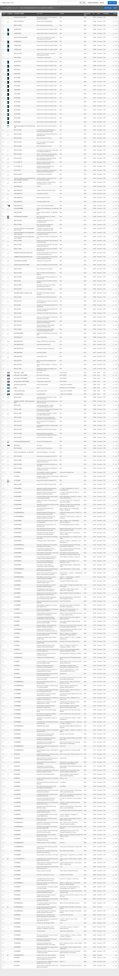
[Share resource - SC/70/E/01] (116, 609)
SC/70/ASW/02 (17, 492)
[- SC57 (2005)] (113, 93)
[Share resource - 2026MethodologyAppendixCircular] (116, 256)
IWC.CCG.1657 (18, 142)
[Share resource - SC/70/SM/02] (116, 866)
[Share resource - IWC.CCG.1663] (116, 212)
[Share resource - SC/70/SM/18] (116, 927)
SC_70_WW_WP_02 (19, 858)
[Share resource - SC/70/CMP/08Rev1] (116, 569)
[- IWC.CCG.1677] (113, 421)
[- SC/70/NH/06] (113, 834)
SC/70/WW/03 (17, 850)
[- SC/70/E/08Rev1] (113, 629)
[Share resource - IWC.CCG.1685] (116, 468)
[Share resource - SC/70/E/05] (116, 617)
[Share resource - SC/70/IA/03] (116, 762)
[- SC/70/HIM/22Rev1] (113, 750)
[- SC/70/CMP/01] (113, 540)
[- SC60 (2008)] (113, 81)
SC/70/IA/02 (17, 758)
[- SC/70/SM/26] (113, 951)
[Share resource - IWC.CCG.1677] (116, 421)
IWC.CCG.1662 (18, 174)
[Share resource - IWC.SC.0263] (116, 170)
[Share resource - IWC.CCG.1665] (116, 224)
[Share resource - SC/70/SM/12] (116, 899)
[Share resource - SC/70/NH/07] (116, 838)
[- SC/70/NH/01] (113, 814)
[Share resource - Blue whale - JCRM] (116, 372)
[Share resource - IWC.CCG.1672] (116, 317)
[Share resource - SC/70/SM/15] (116, 915)
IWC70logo (17, 445)
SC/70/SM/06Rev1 (18, 882)
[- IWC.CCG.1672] (113, 317)
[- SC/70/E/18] (113, 665)
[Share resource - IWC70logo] (116, 445)
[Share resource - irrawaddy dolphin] (116, 394)
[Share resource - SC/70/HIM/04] (116, 689)
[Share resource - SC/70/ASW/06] (116, 508)
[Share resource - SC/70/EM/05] (116, 601)
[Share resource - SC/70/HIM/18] (116, 738)
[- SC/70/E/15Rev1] (113, 653)
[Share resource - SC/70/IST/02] (116, 794)
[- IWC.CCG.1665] (113, 224)
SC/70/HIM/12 (17, 717)
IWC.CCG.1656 (18, 138)
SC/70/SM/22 (17, 943)
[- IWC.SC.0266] (113, 309)
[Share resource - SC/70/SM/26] (116, 951)
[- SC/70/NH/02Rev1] (113, 818)
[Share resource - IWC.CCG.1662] (116, 174)
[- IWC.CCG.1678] (113, 425)
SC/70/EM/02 (17, 589)
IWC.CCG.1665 (18, 224)
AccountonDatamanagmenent (22, 441)
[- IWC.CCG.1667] (113, 268)
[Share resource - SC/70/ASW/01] (116, 488)
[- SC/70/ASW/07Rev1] (113, 512)
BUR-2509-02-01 (18, 186)
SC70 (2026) (17, 480)
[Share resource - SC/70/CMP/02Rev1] (116, 544)
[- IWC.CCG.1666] (113, 240)
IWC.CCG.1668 (18, 272)
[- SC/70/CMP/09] (113, 573)
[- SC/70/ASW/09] (113, 520)
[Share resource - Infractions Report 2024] (116, 17)
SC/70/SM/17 (17, 923)
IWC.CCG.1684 (18, 464)
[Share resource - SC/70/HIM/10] (116, 709)
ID (93, 13)
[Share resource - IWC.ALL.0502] (116, 329)
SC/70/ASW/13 (17, 536)
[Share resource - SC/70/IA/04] (116, 766)
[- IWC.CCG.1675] (113, 360)
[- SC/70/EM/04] (113, 472)
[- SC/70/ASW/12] (113, 532)
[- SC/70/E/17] (113, 661)
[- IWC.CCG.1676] (113, 364)
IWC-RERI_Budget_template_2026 (23, 293)
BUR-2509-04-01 (18, 190)
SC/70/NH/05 (17, 830)
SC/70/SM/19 (17, 931)
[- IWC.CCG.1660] (113, 154)
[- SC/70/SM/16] (113, 919)
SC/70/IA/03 (17, 762)
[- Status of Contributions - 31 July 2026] (113, 452)
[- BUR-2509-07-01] (113, 193)
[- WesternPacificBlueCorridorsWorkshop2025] (113, 126)
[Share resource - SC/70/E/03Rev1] (116, 613)
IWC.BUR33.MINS (18, 333)
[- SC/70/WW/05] (113, 854)
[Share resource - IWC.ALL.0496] (116, 182)
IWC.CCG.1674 (18, 325)
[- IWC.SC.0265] (113, 305)
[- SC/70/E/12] (113, 645)
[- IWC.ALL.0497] (113, 244)
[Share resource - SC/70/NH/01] (116, 814)
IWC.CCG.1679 (18, 429)
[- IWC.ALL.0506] (113, 413)
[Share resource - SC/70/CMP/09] (116, 573)
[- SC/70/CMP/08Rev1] (113, 569)
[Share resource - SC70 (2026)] (116, 480)
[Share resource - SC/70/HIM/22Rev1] (116, 750)
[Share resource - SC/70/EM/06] (116, 605)
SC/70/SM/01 (17, 862)
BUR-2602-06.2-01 (18, 344)
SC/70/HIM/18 (17, 738)
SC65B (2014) (17, 49)
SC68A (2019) (17, 29)
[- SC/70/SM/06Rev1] (113, 882)
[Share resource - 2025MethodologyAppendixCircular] (116, 252)
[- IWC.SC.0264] (113, 281)
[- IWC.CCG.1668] (113, 272)
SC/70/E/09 (17, 633)
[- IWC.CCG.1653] (113, 25)
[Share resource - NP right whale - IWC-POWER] (116, 381)
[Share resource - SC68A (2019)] (116, 29)
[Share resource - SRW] (116, 387)
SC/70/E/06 (17, 621)
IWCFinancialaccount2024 (21, 216)
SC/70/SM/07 (17, 886)
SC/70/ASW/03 (17, 496)
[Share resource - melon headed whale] (116, 391)
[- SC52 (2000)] (113, 114)
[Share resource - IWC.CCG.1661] (116, 158)
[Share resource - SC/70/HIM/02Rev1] (116, 681)
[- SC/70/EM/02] (113, 589)
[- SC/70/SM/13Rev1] (113, 903)
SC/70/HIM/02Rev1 (19, 681)
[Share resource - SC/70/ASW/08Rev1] (116, 516)
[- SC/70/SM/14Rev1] (113, 911)
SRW (15, 387)
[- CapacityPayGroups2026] (113, 260)
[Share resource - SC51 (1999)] (116, 118)
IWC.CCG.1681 (18, 437)
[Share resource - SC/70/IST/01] (116, 790)
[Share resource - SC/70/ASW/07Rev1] (116, 512)
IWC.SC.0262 (17, 57)
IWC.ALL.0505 (17, 409)
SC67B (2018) (17, 33)
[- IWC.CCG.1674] (113, 325)
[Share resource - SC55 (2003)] (116, 101)
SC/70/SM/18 (17, 927)
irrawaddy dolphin (18, 394)
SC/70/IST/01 (17, 790)
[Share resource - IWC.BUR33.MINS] (116, 333)
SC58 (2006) (17, 89)
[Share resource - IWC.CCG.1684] (116, 464)
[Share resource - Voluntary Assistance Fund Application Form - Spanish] (116, 232)
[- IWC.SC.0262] (113, 57)
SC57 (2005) (17, 93)
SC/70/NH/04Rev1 (18, 826)
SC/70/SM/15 (17, 914)
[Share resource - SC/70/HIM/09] (116, 705)
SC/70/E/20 (17, 669)
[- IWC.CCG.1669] (113, 276)
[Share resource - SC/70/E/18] (116, 665)
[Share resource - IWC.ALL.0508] (116, 460)
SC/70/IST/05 (17, 806)
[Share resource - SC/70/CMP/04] (116, 552)
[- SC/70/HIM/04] (113, 689)
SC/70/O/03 (17, 965)
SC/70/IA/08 (17, 782)
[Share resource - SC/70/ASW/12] (116, 532)
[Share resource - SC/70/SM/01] (116, 862)
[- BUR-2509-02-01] (113, 186)
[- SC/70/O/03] (113, 965)
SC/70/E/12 (17, 645)
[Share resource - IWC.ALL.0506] (116, 413)
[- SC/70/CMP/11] (113, 581)
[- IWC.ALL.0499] (113, 285)
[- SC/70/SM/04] (113, 874)
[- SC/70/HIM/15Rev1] (113, 726)
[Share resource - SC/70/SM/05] (116, 878)
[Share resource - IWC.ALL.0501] (116, 313)
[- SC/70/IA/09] (113, 786)
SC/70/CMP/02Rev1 (19, 544)
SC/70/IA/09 (17, 786)
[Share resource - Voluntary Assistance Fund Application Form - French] (116, 228)
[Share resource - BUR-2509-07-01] (116, 193)
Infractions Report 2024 (20, 17)
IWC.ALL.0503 (17, 368)
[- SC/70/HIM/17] (113, 734)
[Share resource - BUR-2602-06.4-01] (116, 348)
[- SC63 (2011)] (113, 69)
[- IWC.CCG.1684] (113, 464)
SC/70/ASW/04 (17, 500)
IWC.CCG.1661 (18, 158)
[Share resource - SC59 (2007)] (116, 85)
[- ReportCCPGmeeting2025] (113, 37)
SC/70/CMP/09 (17, 573)
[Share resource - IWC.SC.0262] (116, 57)
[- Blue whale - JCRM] (113, 372)
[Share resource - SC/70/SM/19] (116, 931)
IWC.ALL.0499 (17, 284)
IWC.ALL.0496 (17, 182)
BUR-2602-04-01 (18, 341)
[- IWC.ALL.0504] (113, 397)
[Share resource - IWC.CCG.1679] (116, 429)
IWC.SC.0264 (17, 280)
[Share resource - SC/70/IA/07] (116, 778)
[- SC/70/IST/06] (113, 810)
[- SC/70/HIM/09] (113, 705)
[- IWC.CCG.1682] (113, 448)
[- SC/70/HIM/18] (113, 738)
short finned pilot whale (20, 384)
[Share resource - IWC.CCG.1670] (116, 289)
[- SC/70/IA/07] (113, 778)
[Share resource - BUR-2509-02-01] (116, 186)
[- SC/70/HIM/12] (113, 718)
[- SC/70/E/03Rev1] (113, 613)
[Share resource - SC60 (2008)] (116, 81)
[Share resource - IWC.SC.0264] (116, 281)
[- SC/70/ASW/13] (113, 536)
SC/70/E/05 (17, 617)
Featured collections (93, 2)
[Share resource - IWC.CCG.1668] (116, 272)
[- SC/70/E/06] (113, 621)
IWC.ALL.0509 (17, 484)
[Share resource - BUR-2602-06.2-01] (116, 344)
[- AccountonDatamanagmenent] (113, 441)
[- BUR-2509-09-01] (113, 201)
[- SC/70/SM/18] (113, 927)
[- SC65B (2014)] (113, 49)
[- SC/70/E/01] (113, 609)
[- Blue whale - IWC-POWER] (113, 375)
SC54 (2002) (17, 105)
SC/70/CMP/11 (17, 581)
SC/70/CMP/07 (17, 564)
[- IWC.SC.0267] (113, 405)
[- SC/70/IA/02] (113, 758)
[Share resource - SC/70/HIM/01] (116, 677)
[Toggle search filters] (84, 2)
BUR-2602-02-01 (18, 337)
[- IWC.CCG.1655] (113, 134)
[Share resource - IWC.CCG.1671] (116, 301)
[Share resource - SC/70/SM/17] (116, 923)
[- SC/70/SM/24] (113, 947)
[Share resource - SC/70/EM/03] (116, 593)
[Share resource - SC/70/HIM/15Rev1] (116, 726)
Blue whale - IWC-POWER (20, 375)
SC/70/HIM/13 (17, 722)
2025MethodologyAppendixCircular (23, 252)
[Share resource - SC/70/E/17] (116, 661)
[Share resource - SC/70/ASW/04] (116, 500)
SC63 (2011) (17, 69)
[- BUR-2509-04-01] (113, 190)
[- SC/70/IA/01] (113, 754)
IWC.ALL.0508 (17, 460)
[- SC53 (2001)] (113, 110)
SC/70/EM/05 (17, 601)
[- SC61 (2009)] (113, 77)
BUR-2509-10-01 (18, 205)
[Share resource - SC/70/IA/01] (116, 754)
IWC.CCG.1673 (18, 321)
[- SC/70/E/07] (113, 625)
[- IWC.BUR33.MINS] (113, 333)
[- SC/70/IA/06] (113, 774)
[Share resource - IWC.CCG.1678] (116, 425)
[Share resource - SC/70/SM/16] (116, 919)
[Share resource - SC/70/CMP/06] (116, 561)
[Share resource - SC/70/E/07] (116, 625)
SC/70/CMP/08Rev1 (19, 569)
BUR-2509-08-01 (18, 197)
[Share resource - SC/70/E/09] (116, 633)
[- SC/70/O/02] (113, 961)
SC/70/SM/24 (17, 947)
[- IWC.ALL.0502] (113, 329)
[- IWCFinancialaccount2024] (113, 216)
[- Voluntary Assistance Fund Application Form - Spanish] (113, 232)
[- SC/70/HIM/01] (113, 677)
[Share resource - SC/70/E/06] (116, 621)
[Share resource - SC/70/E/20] (116, 669)
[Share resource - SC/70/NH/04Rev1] (116, 826)
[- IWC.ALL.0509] (113, 484)
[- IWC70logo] (113, 445)
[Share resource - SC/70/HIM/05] (116, 693)
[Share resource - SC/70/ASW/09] (116, 520)
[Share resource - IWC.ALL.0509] (116, 484)
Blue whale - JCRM (19, 372)
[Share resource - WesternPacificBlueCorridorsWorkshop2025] (116, 126)
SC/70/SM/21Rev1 (18, 939)
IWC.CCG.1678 (18, 425)
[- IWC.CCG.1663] (113, 212)
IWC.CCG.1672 (18, 317)
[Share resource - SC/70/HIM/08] (116, 701)
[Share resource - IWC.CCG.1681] (116, 437)
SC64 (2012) (17, 65)
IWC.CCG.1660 (18, 154)
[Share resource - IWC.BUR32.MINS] (116, 208)
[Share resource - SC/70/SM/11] (116, 895)
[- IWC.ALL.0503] (113, 368)
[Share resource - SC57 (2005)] (116, 93)
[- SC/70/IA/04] (113, 766)
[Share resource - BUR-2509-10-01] (116, 205)
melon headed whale (19, 390)
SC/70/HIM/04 (17, 689)
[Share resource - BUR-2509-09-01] (116, 201)
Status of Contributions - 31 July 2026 (24, 452)
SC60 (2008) (17, 81)
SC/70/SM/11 (17, 894)
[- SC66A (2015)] (113, 45)
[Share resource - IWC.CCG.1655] (116, 134)
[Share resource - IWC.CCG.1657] (116, 142)
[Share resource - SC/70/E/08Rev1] (116, 629)
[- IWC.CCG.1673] (113, 321)
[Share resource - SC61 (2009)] (116, 77)
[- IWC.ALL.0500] (113, 297)
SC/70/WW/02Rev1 (19, 846)
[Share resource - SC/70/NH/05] (116, 830)
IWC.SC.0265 (17, 305)
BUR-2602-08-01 (18, 352)
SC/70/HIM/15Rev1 (19, 726)
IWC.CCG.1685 (18, 468)
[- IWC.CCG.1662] (113, 174)
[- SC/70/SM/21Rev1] (113, 939)
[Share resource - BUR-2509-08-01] (116, 197)
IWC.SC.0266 (17, 309)
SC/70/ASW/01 (17, 488)
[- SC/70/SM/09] (113, 890)
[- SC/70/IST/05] (113, 806)
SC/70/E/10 (17, 637)
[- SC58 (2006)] (113, 89)
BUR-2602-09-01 (18, 356)
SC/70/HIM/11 (17, 713)
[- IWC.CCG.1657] (113, 142)
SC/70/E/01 (17, 609)
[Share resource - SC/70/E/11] (116, 641)
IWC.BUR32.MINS (18, 208)
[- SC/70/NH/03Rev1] (113, 822)
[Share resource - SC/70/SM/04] (116, 874)
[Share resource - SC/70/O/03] (116, 965)
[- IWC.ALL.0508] (113, 460)
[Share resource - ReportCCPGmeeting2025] (116, 37)
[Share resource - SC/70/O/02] (116, 961)
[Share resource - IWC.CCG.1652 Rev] (116, 21)
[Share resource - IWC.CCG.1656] (116, 138)
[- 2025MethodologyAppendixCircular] (113, 252)
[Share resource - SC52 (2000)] (116, 114)
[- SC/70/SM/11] (113, 895)
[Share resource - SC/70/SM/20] (116, 935)
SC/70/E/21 (17, 673)
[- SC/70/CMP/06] (113, 561)
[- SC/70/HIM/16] (113, 730)
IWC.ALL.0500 (17, 297)
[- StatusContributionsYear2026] (113, 264)
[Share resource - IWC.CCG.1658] (116, 146)
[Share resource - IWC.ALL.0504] (116, 397)
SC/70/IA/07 (17, 778)
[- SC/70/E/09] (113, 633)
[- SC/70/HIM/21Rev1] (113, 746)
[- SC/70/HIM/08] (113, 701)
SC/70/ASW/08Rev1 (19, 516)
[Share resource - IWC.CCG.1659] (116, 150)
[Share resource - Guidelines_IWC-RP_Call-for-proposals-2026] (116, 401)
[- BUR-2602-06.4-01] (113, 348)
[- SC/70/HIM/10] (113, 709)
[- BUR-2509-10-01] (113, 205)
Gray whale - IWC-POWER (20, 378)
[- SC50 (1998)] (113, 122)
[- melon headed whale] (113, 391)
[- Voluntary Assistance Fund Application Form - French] (113, 228)
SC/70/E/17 (17, 661)
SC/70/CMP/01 (17, 540)
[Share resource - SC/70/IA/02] (116, 758)
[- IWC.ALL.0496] (113, 182)
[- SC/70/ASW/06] (113, 508)
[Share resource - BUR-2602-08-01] (116, 352)
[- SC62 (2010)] (113, 73)
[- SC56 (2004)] (113, 97)
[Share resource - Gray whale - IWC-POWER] (116, 378)
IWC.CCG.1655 (18, 134)
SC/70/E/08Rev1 (18, 629)
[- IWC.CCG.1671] (113, 301)
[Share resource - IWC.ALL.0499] (116, 285)
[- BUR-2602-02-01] (113, 337)
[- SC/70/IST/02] (113, 794)
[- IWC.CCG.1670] (113, 289)
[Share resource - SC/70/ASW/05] (116, 504)
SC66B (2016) (17, 41)
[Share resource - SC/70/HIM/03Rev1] (116, 685)
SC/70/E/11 (17, 641)
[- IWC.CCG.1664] (113, 220)
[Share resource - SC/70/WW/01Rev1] (116, 842)
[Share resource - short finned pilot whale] (116, 384)
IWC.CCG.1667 (18, 268)
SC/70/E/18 (17, 665)
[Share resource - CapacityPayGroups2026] (116, 260)
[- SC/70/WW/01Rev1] (113, 842)
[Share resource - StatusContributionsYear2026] (116, 264)
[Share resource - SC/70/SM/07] (116, 886)
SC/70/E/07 (17, 625)
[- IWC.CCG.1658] (113, 146)
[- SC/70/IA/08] (113, 782)
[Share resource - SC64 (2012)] (116, 65)
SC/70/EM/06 (17, 605)
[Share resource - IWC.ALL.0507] (116, 417)
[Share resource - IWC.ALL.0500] (116, 297)
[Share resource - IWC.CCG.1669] (116, 276)
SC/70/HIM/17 (17, 734)
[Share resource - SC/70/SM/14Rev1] (116, 907)
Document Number (19, 13)
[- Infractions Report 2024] (113, 17)
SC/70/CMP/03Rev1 (19, 548)
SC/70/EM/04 (17, 472)
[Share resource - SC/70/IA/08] (116, 782)
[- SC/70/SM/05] (113, 878)
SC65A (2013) (17, 61)
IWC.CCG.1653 (18, 25)
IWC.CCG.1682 (18, 448)
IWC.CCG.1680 (18, 433)
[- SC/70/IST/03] (113, 798)
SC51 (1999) (17, 118)
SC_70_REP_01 (18, 162)
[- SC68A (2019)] (113, 29)
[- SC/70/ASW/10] (113, 524)
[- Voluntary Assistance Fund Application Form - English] (113, 236)
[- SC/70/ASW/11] (113, 528)
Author (62, 13)
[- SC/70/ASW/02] (113, 492)
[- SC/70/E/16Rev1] (113, 657)
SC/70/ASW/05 (17, 504)
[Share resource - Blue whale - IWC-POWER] (116, 375)
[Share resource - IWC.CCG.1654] (116, 53)
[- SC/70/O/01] (113, 957)
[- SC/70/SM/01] (113, 862)
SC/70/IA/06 (17, 774)
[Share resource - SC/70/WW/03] (116, 850)
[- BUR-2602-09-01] (113, 356)
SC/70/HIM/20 (17, 742)
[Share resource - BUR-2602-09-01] (116, 356)
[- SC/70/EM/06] (113, 605)
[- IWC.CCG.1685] (113, 468)
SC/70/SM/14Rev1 (18, 907)
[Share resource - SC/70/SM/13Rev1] (116, 903)
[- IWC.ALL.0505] (113, 409)
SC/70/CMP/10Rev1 (19, 577)
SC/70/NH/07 (17, 838)
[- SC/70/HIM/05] (113, 693)
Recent (102, 2)
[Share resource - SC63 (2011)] (116, 69)
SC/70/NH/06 (17, 834)
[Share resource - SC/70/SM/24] (116, 947)
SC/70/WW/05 (17, 854)
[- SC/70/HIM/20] (113, 742)
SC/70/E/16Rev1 (18, 657)
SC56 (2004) (17, 97)
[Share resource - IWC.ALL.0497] (116, 244)
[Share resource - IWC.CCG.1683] (116, 456)
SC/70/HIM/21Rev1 (19, 746)
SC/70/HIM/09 (17, 705)
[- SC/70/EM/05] (113, 601)
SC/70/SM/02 (17, 866)
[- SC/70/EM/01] (113, 585)
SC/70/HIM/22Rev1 (19, 750)
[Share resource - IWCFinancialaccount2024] (116, 216)
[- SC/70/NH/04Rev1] (113, 826)
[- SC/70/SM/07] (113, 886)
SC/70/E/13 (17, 476)
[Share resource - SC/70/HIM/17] (116, 734)
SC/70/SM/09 (17, 890)
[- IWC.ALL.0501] (113, 313)
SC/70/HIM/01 (17, 677)
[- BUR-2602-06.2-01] (113, 344)
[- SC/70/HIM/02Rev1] (113, 681)
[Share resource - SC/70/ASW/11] (116, 528)
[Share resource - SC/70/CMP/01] (116, 540)
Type (98, 13)
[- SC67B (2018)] (113, 33)
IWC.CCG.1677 (18, 421)
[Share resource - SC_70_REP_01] (116, 162)
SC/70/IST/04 (17, 802)
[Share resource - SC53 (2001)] (116, 110)
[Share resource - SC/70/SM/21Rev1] (116, 939)
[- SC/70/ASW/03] (113, 496)
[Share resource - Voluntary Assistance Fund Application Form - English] (116, 236)
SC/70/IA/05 (17, 770)
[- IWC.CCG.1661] (113, 158)
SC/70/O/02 (17, 961)
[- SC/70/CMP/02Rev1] (113, 544)
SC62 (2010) (17, 73)
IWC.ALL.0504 (17, 397)
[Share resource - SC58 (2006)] (116, 89)
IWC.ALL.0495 (17, 130)
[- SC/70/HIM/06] (113, 697)
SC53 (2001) (17, 109)
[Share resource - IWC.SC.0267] (116, 405)
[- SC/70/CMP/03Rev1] (113, 548)
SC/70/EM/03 (17, 593)
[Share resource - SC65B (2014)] (116, 49)
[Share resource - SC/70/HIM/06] (116, 697)
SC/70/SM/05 (17, 878)
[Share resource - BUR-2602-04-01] (116, 341)
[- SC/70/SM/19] (113, 931)
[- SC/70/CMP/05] (113, 556)
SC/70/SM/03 (17, 870)
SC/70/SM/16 (17, 919)
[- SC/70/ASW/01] (113, 488)
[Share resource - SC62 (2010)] (116, 73)
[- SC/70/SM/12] (113, 899)
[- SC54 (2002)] (113, 106)
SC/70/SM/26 (17, 951)
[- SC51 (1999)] (113, 118)
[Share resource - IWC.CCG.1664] (116, 220)
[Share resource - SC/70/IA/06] (116, 774)
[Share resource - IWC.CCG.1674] (116, 325)
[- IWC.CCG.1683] (113, 456)
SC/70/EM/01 (17, 585)
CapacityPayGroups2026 (20, 260)
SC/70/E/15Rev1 (18, 653)
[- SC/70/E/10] (113, 637)
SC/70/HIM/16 (17, 730)
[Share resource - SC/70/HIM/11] (116, 714)
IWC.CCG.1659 (18, 150)
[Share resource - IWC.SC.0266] (116, 309)
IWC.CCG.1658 (18, 146)
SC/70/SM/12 (17, 898)
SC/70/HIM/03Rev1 (19, 685)
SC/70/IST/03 (17, 798)
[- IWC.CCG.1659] (113, 150)
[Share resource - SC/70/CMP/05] (116, 556)
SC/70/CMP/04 (17, 552)
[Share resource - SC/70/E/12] (116, 645)
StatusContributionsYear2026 (21, 264)
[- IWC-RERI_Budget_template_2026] (113, 293)
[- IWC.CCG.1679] (113, 429)
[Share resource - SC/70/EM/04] (116, 472)
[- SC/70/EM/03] (113, 593)
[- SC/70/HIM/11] (113, 714)
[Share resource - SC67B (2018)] (116, 33)
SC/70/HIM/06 (17, 697)
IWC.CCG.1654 (18, 53)
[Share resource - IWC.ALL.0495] (116, 130)
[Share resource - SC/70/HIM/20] (116, 742)
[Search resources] (80, 3)
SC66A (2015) (17, 45)
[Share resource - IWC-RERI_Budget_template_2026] (116, 293)
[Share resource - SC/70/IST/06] (116, 810)
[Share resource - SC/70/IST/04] (116, 802)
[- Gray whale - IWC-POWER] (113, 378)
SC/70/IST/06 (17, 810)
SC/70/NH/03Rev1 (18, 822)
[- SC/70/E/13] (113, 476)
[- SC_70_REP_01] (113, 162)
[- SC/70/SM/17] (113, 923)
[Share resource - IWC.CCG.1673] (116, 321)
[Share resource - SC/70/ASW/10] (116, 524)
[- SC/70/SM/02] (113, 866)
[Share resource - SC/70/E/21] (116, 673)
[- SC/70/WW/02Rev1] (113, 846)
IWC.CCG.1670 (18, 289)
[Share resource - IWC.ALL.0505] (116, 409)
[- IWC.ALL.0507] (113, 417)
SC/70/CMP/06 (17, 560)
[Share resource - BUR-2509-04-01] (116, 190)
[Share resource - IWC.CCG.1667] (116, 268)
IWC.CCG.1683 (18, 456)
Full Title (39, 13)
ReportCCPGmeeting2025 (20, 37)
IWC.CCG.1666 (18, 240)
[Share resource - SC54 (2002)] (116, 106)
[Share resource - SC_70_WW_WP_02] (116, 858)
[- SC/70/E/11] (113, 641)
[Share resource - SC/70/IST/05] (116, 806)
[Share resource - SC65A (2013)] (116, 61)
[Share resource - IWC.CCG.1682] (116, 448)
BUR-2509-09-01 (18, 201)
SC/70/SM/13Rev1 (18, 903)
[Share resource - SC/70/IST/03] (116, 798)
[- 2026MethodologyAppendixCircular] (113, 256)
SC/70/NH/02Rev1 (18, 818)
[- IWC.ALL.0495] (113, 130)
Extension (106, 13)
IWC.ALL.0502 (17, 329)
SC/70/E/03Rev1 (18, 613)
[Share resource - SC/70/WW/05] (116, 854)
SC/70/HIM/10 (17, 709)
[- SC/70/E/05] (113, 617)
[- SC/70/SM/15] (113, 915)
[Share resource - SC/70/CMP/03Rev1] (116, 548)
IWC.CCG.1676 (18, 364)
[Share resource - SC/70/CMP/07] (116, 565)
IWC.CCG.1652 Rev (19, 21)
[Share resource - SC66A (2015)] (116, 45)
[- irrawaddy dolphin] (113, 394)
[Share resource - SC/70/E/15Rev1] (116, 653)
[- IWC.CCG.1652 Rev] (113, 21)
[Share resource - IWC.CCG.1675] (116, 360)
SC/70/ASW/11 (17, 528)
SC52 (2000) (17, 114)
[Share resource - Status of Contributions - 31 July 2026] (116, 452)
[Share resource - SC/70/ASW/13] (116, 536)
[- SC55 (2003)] (113, 101)
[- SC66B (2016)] (113, 41)
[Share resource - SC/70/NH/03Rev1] (116, 822)
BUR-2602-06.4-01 (18, 348)
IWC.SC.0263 (17, 170)
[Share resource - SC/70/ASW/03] (116, 496)
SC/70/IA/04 (17, 766)
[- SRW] (113, 387)
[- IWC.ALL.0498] (113, 248)
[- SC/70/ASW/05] (113, 504)
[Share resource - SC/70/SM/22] (116, 943)
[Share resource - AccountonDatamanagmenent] (116, 441)
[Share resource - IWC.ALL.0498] (116, 248)
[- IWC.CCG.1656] (113, 138)
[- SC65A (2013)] (113, 61)
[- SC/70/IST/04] (113, 802)
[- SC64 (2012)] (113, 65)
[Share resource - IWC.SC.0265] (116, 305)
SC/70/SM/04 (17, 874)
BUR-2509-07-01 (18, 193)
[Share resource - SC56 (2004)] (116, 97)
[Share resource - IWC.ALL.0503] (116, 368)
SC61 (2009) (17, 77)
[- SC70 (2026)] (113, 480)
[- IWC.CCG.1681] (113, 437)
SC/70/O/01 (17, 957)
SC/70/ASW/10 (17, 524)
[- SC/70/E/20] (113, 669)
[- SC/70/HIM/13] (113, 722)
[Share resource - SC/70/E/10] (116, 637)
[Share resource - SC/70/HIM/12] (116, 718)
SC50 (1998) (17, 122)
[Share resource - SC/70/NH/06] (116, 834)
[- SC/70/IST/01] (113, 790)
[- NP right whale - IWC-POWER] (113, 381)
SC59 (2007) (17, 85)
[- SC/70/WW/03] (113, 850)
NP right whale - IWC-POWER (21, 381)
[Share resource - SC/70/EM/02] (116, 589)
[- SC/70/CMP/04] (113, 552)
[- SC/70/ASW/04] (113, 500)
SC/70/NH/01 (17, 814)
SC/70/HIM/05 (17, 693)
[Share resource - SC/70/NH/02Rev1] (116, 818)
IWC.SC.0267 (17, 405)
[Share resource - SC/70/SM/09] (116, 890)
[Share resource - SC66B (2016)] (116, 41)
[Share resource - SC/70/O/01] (116, 957)
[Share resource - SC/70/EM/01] (116, 585)
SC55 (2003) (17, 101)
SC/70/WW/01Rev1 (19, 842)
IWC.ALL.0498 (17, 248)
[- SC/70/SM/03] (113, 870)
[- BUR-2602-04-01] (113, 341)
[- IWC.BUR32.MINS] (113, 208)
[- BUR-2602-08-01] (113, 352)
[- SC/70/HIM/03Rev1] (113, 685)
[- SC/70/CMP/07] (113, 565)
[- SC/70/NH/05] (113, 830)
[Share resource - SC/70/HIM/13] (116, 722)
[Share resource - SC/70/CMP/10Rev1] (116, 577)
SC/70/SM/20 (17, 935)
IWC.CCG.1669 (18, 276)
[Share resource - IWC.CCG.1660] (116, 154)
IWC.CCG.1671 (18, 301)
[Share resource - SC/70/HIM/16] (116, 730)
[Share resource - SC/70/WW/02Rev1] (116, 846)
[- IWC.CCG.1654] (113, 53)
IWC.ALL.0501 (17, 313)
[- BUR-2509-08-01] (113, 197)
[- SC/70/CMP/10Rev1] (113, 577)
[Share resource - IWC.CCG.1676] (116, 364)
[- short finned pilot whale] (113, 384)
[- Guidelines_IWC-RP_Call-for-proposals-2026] (113, 401)
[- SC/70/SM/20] (113, 935)
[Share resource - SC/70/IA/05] (116, 770)
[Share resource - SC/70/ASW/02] (116, 492)
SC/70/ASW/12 (17, 532)
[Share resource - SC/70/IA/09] (116, 786)
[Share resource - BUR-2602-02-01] (116, 337)
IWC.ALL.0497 (17, 244)
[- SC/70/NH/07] (113, 838)
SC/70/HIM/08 (17, 701)
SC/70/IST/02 (17, 794)
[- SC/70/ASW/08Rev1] (113, 516)
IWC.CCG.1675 (18, 360)
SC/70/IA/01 (17, 754)
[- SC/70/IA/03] (113, 762)
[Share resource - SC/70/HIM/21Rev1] (116, 746)
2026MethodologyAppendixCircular (23, 256)
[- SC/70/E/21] (113, 673)
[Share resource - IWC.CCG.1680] (116, 433)
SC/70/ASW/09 (17, 520)
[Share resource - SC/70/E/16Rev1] (116, 657)
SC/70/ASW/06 (17, 508)
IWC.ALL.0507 (17, 417)
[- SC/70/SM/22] (113, 943)
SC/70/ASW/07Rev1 (19, 512)
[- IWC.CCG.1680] (113, 433)
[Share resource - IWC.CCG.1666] (116, 240)
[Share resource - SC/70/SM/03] (116, 870)
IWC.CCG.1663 (18, 212)
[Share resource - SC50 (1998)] (116, 122)
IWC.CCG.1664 (18, 220)
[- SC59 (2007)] (113, 85)
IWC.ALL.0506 (17, 413)
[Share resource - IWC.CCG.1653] (116, 25)
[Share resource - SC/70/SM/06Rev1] (116, 882)
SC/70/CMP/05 (17, 556)
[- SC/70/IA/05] (113, 770)
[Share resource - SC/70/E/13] (116, 476)
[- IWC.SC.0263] (113, 170)
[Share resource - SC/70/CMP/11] (116, 581)
